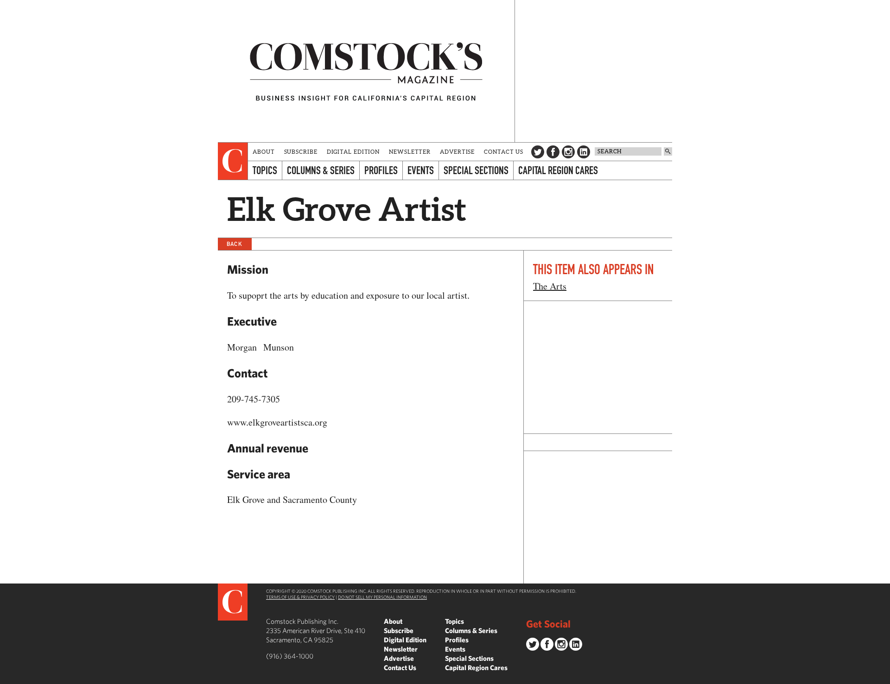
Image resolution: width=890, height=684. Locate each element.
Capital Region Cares (558, 170)
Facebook (553, 152)
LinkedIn (583, 152)
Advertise (457, 152)
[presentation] (233, 161)
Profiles (381, 170)
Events (420, 170)
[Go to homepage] (366, 71)
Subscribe (301, 152)
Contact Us (503, 152)
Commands (7, 677)
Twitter (537, 152)
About (264, 152)
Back (234, 243)
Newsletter (410, 152)
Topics (265, 170)
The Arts (549, 286)
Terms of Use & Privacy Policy (300, 597)
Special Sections (476, 170)
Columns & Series (321, 170)
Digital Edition (353, 152)
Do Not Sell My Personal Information (382, 597)
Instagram (568, 152)
